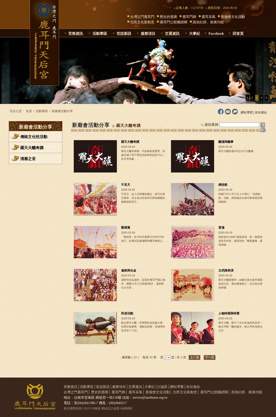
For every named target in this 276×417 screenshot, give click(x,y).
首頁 (29, 111)
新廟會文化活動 (233, 17)
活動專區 (100, 33)
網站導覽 (247, 112)
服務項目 (148, 33)
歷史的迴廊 (168, 17)
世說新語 (124, 33)
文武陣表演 (226, 270)
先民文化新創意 (142, 22)
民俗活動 (127, 313)
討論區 (162, 387)
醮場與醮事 (226, 141)
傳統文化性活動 (33, 137)
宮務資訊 (75, 33)
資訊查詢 (211, 124)
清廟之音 (28, 159)
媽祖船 (222, 184)
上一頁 (194, 357)
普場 (221, 227)
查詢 (262, 127)
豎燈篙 (125, 227)
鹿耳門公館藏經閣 (173, 22)
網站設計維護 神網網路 (116, 408)
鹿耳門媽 (189, 17)
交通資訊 (172, 33)
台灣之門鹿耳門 (142, 17)
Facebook (216, 33)
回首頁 (238, 33)
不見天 (125, 184)
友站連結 (261, 112)
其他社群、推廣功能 (208, 22)
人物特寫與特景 (229, 313)
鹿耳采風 (208, 17)
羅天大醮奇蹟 (32, 148)
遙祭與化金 (128, 270)
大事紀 (194, 33)
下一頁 (209, 357)
